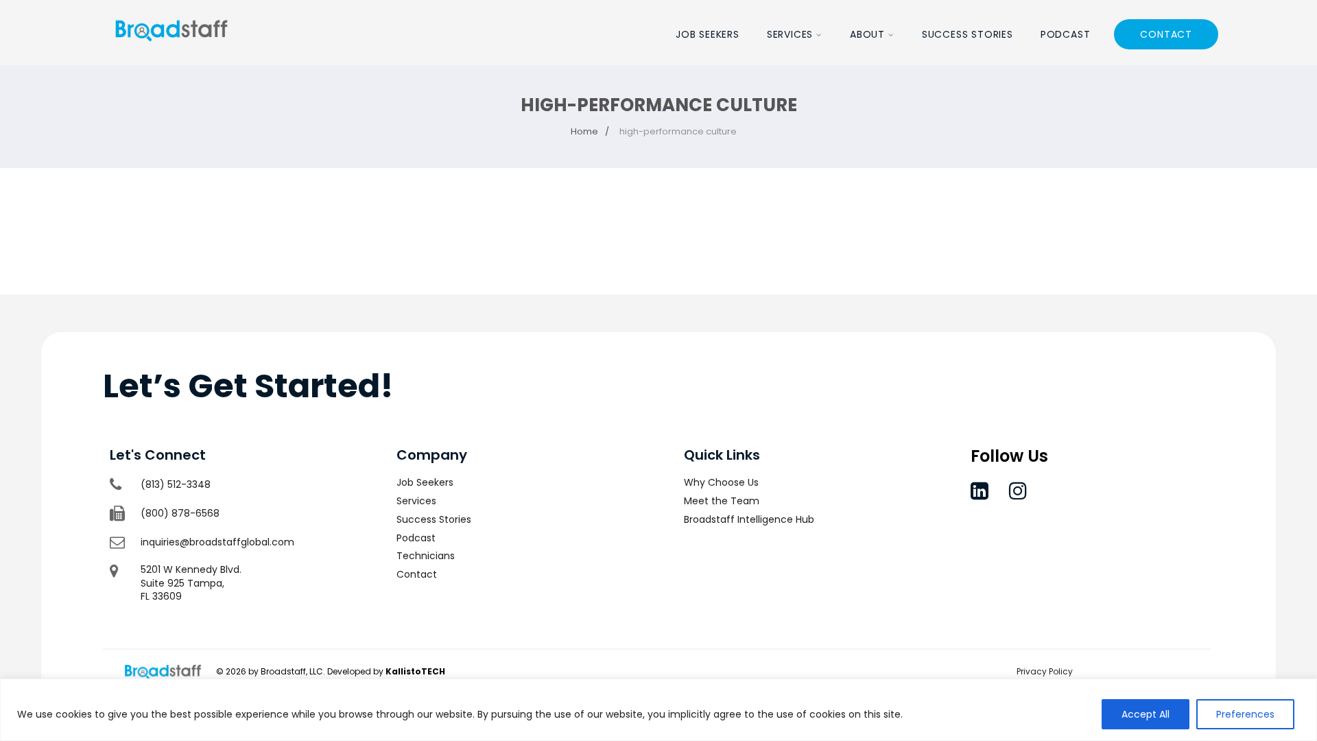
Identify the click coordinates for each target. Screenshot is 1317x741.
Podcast (1066, 34)
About (867, 34)
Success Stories (967, 34)
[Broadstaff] (171, 56)
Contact (1166, 34)
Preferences (1245, 714)
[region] (658, 710)
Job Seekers (707, 34)
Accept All (1146, 714)
